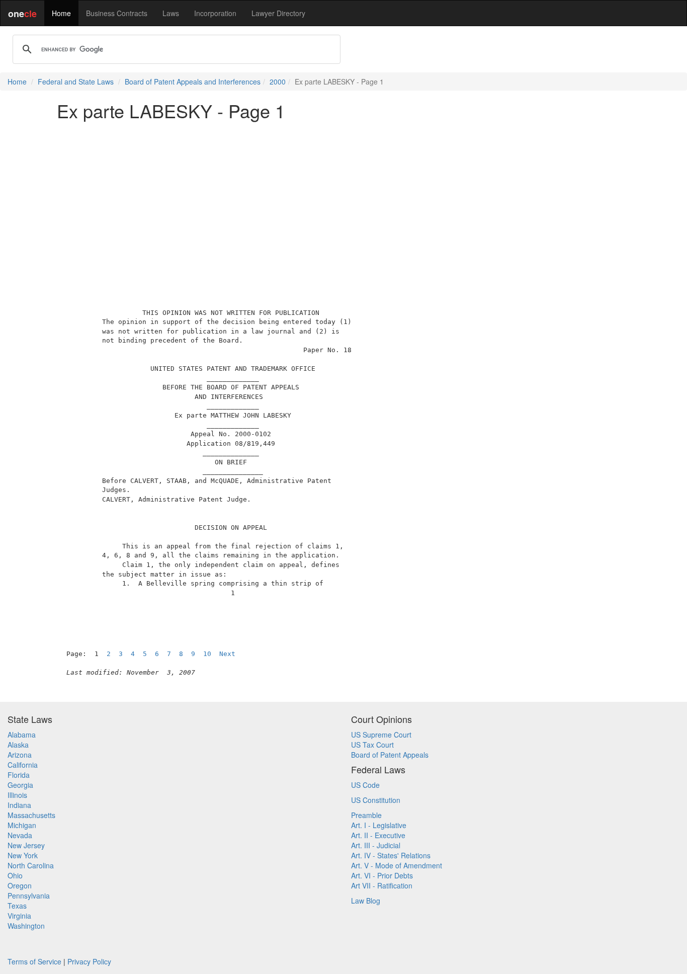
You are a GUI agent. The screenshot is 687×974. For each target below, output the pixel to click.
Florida (19, 775)
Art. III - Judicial (375, 845)
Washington (26, 926)
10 (207, 654)
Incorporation (215, 13)
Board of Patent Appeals (389, 755)
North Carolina (31, 865)
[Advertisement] (343, 198)
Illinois (17, 795)
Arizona (20, 755)
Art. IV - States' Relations (391, 855)
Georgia (20, 785)
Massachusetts (31, 815)
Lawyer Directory (278, 13)
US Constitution (375, 800)
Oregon (20, 885)
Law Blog (365, 901)
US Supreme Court (381, 734)
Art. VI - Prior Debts (382, 875)
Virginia (19, 916)
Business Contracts (116, 13)
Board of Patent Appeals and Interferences (193, 81)
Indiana (19, 805)
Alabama (22, 734)
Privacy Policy (89, 961)
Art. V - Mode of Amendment (396, 865)
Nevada (20, 835)
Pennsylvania (29, 895)
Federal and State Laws (76, 81)
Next (227, 654)
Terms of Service (34, 961)
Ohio (15, 875)
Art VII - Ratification (381, 885)
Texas (17, 906)
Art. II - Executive (378, 835)
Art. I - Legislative (378, 825)
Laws (170, 13)
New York (23, 855)
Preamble (366, 815)
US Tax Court (372, 745)
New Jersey (26, 845)
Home (61, 13)
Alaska (18, 745)
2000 (278, 81)
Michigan (22, 825)
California (23, 765)
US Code (365, 785)
